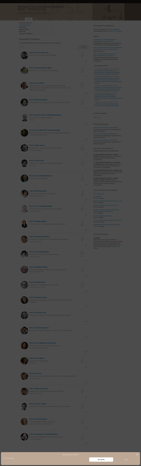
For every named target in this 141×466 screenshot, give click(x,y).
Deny (126, 459)
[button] (137, 454)
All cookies (101, 459)
